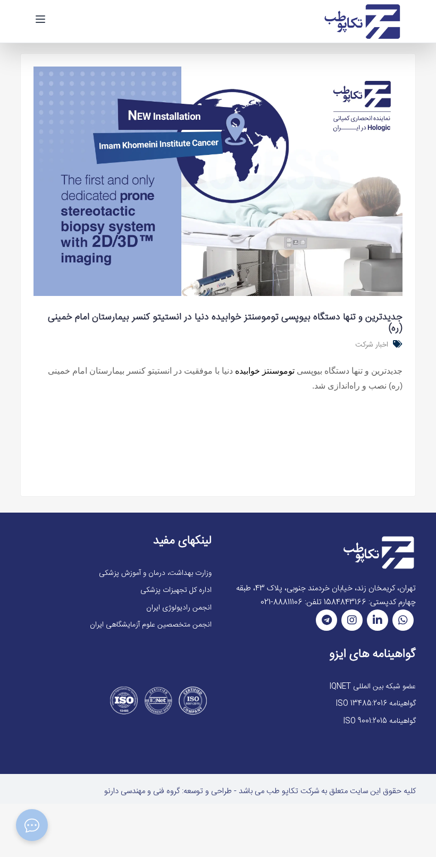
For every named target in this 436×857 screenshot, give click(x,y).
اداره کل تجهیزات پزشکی (176, 590)
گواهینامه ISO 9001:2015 (379, 721)
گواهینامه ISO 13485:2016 (376, 703)
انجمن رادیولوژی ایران (179, 607)
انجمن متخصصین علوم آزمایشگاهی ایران (151, 625)
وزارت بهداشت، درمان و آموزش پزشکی (155, 573)
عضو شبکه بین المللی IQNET (372, 686)
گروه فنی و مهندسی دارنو (142, 791)
